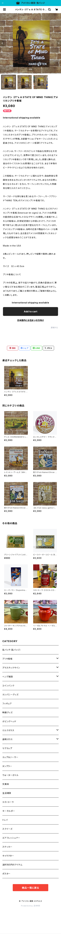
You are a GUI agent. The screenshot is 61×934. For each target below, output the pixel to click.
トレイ (5, 820)
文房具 (5, 784)
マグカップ (7, 748)
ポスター (6, 873)
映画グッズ (7, 712)
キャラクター (8, 855)
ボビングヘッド (9, 721)
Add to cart (30, 311)
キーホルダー (8, 811)
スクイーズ (7, 829)
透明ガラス (7, 739)
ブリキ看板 (7, 658)
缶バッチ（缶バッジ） (11, 650)
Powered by (27, 906)
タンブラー (7, 766)
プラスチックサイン (11, 667)
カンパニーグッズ (10, 694)
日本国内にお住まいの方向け (30, 320)
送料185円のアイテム (12, 864)
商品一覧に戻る (30, 887)
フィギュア (7, 703)
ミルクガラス (8, 730)
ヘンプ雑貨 (7, 676)
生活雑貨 (6, 793)
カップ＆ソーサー (10, 757)
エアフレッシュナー (11, 838)
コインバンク (8, 685)
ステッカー (7, 846)
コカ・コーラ (8, 802)
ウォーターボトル (10, 775)
